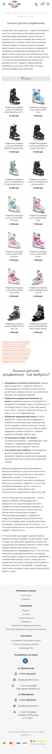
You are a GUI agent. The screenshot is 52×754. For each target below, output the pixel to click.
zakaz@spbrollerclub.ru (28, 679)
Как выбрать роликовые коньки (26, 640)
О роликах (26, 635)
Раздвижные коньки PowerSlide (16, 342)
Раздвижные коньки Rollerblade (16, 354)
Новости (26, 610)
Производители (26, 648)
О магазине (26, 605)
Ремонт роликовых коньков (26, 644)
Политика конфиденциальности (26, 625)
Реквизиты (26, 621)
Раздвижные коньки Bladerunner (16, 350)
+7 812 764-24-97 (27, 673)
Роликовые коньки (26, 590)
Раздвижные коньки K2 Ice (14, 361)
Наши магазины (26, 618)
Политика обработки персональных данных (26, 629)
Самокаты (26, 599)
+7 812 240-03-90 (27, 700)
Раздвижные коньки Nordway (15, 357)
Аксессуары (26, 595)
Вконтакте (25, 661)
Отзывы (26, 614)
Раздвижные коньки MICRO (14, 346)
